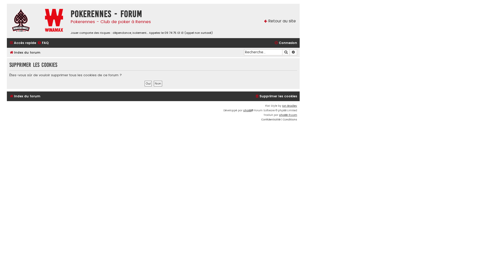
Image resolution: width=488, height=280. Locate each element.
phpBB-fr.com (288, 115)
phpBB (247, 110)
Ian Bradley (289, 106)
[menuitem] (43, 43)
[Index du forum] (24, 21)
